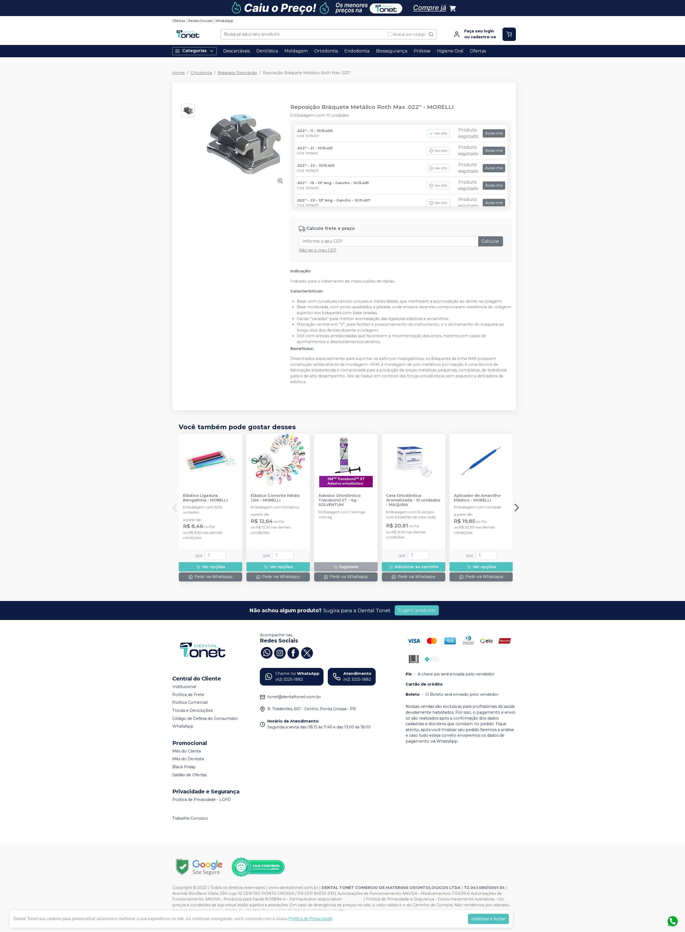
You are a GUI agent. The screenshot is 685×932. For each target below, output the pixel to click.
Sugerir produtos (416, 610)
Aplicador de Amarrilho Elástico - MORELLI (477, 498)
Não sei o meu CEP (317, 250)
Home (178, 72)
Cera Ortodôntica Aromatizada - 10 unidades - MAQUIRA (413, 500)
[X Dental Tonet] (306, 652)
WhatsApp (224, 21)
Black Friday (184, 766)
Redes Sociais (200, 21)
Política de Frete (188, 694)
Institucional (184, 686)
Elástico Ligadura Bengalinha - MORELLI (205, 498)
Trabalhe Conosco (190, 818)
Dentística (267, 51)
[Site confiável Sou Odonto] (258, 867)
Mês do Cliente (186, 751)
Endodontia (357, 51)
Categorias (194, 50)
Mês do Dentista (188, 759)
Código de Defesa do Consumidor (205, 718)
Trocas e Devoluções (192, 710)
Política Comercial (190, 702)
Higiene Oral (450, 51)
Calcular (491, 241)
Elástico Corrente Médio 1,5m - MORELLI (275, 498)
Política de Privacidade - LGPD (201, 799)
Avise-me (494, 133)
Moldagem (296, 51)
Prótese (422, 51)
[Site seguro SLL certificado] (199, 867)
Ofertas (178, 21)
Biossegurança (391, 51)
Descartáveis (236, 51)
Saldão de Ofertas (189, 775)
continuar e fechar (488, 918)
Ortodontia (326, 51)
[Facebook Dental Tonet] (293, 652)
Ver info (440, 133)
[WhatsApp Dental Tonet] (266, 652)
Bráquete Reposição (237, 72)
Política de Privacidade (310, 918)
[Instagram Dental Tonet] (280, 652)
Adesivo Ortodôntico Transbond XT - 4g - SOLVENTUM (339, 500)
